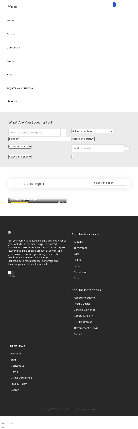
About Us (12, 101)
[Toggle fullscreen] (4, 423)
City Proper (80, 248)
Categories (13, 47)
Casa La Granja (25, 199)
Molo (77, 278)
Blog (9, 74)
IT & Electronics (83, 322)
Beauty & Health (83, 316)
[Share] (8, 423)
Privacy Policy (19, 384)
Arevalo (78, 242)
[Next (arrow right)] (4, 427)
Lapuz (77, 266)
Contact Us (17, 365)
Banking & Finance (85, 310)
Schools (78, 334)
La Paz (77, 260)
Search (11, 34)
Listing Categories (21, 378)
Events (10, 61)
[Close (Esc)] (11, 423)
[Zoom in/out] (1, 423)
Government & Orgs (86, 328)
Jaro (76, 254)
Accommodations (84, 297)
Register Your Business (20, 88)
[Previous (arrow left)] (1, 427)
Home (10, 20)
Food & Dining (82, 303)
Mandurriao (80, 272)
